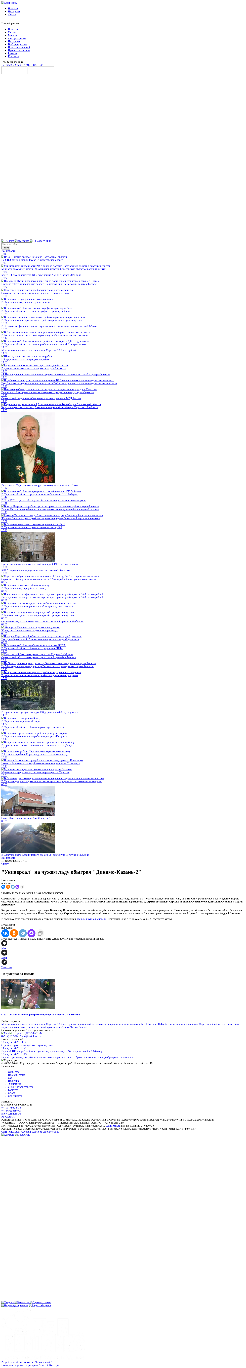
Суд (10, 1077)
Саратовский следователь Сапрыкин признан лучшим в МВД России (116, 1024)
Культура (13, 1089)
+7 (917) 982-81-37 (32, 64)
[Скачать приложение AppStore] (14, 73)
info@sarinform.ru (31, 1036)
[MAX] (17, 887)
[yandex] (14, 1305)
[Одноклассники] (40, 240)
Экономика (14, 1083)
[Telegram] (8, 240)
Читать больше (78, 1027)
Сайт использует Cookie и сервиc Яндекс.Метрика (30, 1131)
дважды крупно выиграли (91, 919)
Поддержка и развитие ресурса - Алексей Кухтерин (30, 1365)
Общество (14, 1071)
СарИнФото (15, 1095)
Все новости (8, 250)
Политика (13, 1080)
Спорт (5, 863)
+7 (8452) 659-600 (11, 64)
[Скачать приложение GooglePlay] (41, 73)
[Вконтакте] (22, 240)
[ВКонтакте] (3, 887)
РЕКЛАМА (8, 1116)
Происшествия (16, 1074)
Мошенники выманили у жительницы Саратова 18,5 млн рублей (38, 1024)
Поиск (6, 247)
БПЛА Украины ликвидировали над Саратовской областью (191, 1024)
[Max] (135, 240)
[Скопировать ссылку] (22, 887)
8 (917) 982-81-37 (32, 1033)
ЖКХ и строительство (20, 1086)
